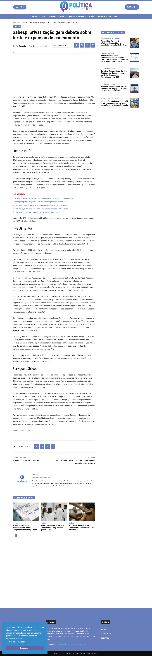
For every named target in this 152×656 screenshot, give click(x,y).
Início (14, 23)
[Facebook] (76, 45)
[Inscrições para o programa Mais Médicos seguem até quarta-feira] (54, 512)
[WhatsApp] (92, 45)
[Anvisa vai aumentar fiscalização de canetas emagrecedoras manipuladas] (26, 512)
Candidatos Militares (110, 38)
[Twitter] (82, 45)
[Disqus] (54, 572)
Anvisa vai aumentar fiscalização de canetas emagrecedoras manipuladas (44, 198)
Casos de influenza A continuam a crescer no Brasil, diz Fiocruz (39, 212)
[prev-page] (14, 535)
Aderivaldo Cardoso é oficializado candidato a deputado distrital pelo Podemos (114, 43)
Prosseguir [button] (24, 648)
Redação (22, 46)
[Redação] (14, 46)
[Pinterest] (87, 45)
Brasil (19, 23)
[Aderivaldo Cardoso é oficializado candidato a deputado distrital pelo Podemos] (134, 43)
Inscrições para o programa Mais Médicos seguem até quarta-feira (41, 202)
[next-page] (17, 535)
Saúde (25, 23)
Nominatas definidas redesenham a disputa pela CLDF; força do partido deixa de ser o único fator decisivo (114, 59)
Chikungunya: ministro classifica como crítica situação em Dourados (41, 209)
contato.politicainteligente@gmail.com (71, 644)
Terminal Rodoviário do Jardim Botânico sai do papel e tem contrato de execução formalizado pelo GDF (114, 74)
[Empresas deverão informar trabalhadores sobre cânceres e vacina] (82, 512)
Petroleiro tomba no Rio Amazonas (27, 461)
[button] (132, 7)
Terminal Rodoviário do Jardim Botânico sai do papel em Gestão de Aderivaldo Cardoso (114, 89)
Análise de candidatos (111, 99)
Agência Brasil (24, 430)
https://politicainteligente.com (41, 477)
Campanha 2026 (107, 53)
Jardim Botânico (108, 68)
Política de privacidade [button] (15, 642)
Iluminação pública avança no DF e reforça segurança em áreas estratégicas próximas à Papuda (114, 103)
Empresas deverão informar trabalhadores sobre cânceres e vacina (41, 205)
